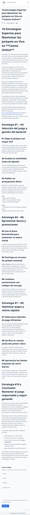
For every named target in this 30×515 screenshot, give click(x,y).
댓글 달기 (5, 506)
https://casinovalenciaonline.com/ (11, 112)
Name (5, 473)
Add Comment (6, 487)
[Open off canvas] (27, 2)
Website (5, 482)
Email (4, 478)
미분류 (16, 23)
